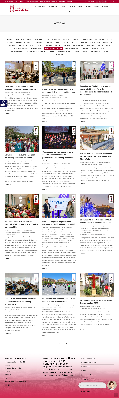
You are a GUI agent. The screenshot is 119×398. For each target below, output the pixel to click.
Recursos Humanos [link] (17, 51)
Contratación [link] (99, 39)
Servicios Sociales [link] (81, 51)
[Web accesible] (2, 102)
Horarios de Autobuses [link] (89, 375)
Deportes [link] (10, 42)
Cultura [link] (110, 39)
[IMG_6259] (22, 206)
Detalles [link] (7, 113)
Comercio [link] (76, 39)
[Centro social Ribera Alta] (97, 138)
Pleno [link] (103, 48)
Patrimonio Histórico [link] (72, 48)
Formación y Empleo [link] (62, 369)
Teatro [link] (57, 375)
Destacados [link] (38, 42)
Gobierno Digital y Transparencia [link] (101, 42)
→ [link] (70, 343)
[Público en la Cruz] (97, 285)
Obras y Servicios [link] (36, 48)
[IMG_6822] (97, 72)
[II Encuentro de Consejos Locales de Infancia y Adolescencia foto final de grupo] (22, 284)
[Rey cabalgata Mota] (97, 205)
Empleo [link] (57, 42)
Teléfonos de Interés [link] (89, 358)
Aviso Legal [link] (86, 391)
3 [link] (59, 343)
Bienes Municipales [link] (53, 39)
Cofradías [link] (66, 39)
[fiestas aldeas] (22, 139)
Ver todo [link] (9, 39)
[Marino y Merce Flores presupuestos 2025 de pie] (59, 206)
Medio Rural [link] (91, 45)
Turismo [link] (105, 51)
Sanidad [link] (52, 51)
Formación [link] (83, 42)
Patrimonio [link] (63, 372)
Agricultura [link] (19, 39)
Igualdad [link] (39, 45)
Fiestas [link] (53, 369)
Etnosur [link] (69, 367)
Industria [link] (48, 45)
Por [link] (13, 95)
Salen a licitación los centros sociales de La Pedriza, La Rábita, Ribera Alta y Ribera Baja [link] (96, 156)
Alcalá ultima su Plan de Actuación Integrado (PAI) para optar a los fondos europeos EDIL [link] (21, 224)
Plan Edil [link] (95, 48)
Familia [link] (65, 42)
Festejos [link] (74, 42)
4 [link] (62, 343)
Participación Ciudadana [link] (53, 48)
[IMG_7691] (59, 73)
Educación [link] (48, 42)
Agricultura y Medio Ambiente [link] (54, 358)
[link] (9, 2)
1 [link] (52, 343)
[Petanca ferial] (59, 284)
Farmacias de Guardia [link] (89, 362)
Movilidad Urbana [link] (104, 45)
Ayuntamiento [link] (39, 39)
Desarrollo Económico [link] (23, 42)
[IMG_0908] (22, 72)
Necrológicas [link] (87, 366)
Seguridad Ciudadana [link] (65, 51)
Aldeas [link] (29, 39)
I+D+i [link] (31, 45)
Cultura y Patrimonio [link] (55, 364)
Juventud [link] (67, 45)
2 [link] (56, 343)
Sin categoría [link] (95, 51)
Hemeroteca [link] (23, 45)
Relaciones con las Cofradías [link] (36, 51)
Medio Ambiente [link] (78, 45)
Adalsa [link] (85, 371)
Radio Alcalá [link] (86, 379)
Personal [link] (85, 48)
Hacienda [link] (12, 45)
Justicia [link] (58, 45)
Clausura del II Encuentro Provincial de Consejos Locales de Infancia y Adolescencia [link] (21, 301)
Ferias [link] (45, 370)
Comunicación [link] (87, 39)
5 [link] (66, 343)
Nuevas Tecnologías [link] (21, 48)
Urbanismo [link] (59, 54)
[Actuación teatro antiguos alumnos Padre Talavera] (59, 137)
